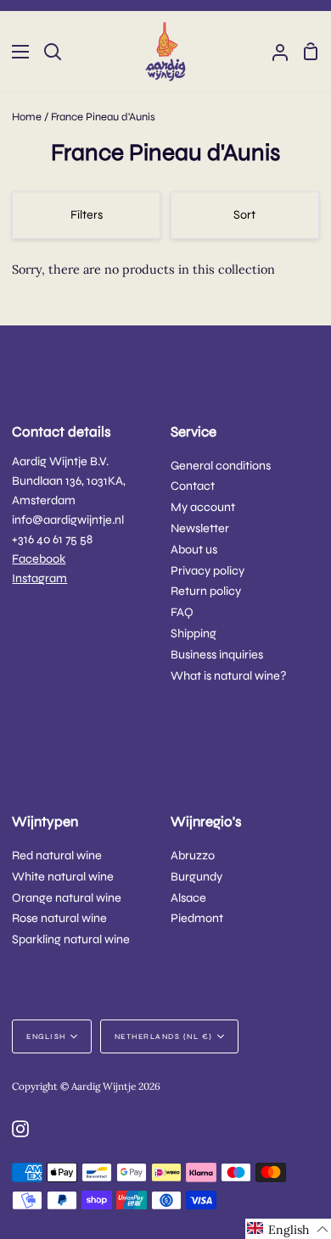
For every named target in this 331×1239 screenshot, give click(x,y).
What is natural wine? (229, 676)
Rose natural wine (59, 918)
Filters (86, 215)
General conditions (221, 465)
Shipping (193, 633)
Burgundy (196, 877)
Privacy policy (207, 571)
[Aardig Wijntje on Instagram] (20, 1128)
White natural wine (63, 877)
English (46, 1036)
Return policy (206, 591)
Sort (244, 215)
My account (203, 507)
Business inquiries (217, 654)
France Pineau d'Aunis (103, 117)
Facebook (38, 559)
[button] (288, 1229)
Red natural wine (57, 855)
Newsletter (200, 528)
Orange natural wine (66, 898)
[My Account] (273, 51)
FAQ (182, 612)
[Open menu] (15, 51)
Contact (193, 486)
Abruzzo (193, 855)
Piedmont (197, 918)
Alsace (188, 898)
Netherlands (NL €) (164, 1036)
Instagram (39, 578)
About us (194, 549)
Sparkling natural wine (71, 939)
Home (27, 117)
